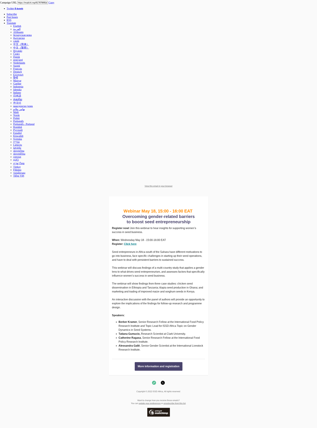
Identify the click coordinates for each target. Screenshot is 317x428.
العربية (16, 29)
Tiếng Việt (18, 175)
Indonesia (18, 86)
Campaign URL (8, 2)
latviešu (17, 147)
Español (17, 133)
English (17, 26)
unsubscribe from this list (174, 403)
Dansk (16, 56)
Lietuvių (17, 144)
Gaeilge (17, 83)
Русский (18, 130)
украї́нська (19, 172)
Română (17, 127)
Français (17, 68)
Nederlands (19, 62)
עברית (16, 142)
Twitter (15, 8)
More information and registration (158, 366)
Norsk (16, 115)
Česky (16, 54)
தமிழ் (16, 159)
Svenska (17, 139)
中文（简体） (21, 44)
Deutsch (17, 71)
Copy (51, 2)
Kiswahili (18, 136)
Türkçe (17, 166)
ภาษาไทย (18, 163)
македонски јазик (23, 106)
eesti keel (18, 59)
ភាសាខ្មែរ (17, 99)
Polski (16, 118)
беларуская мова (22, 35)
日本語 (17, 95)
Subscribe (12, 14)
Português (18, 121)
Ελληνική (18, 74)
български (19, 38)
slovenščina (19, 153)
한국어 (17, 102)
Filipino (17, 169)
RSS (9, 20)
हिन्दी (15, 77)
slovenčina (18, 150)
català (16, 41)
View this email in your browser (159, 186)
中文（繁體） (21, 47)
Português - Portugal (24, 124)
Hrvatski (17, 51)
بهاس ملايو (19, 109)
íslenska (17, 89)
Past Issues (12, 17)
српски (17, 156)
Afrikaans (18, 32)
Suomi (16, 65)
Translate (11, 23)
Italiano (17, 92)
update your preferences (150, 403)
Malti (16, 112)
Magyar (17, 80)
